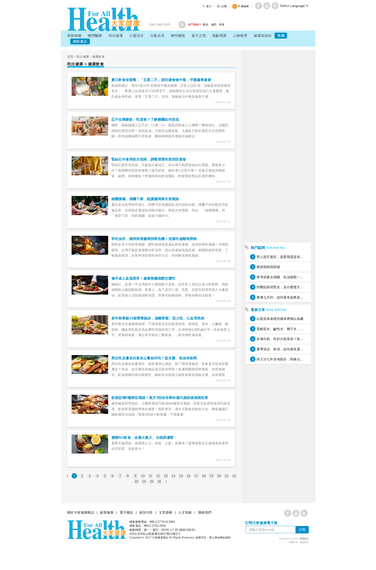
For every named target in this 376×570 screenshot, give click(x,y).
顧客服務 (107, 512)
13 (166, 476)
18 (204, 476)
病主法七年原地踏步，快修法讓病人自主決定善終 (293, 359)
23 (136, 481)
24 (144, 481)
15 (181, 476)
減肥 (214, 24)
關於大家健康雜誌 (80, 512)
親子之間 (199, 35)
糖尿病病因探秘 (268, 267)
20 (219, 476)
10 (143, 476)
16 (188, 476)
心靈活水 (136, 35)
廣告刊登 (146, 512)
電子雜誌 (126, 512)
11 (150, 476)
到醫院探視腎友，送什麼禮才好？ (282, 287)
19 (211, 476)
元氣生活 (157, 35)
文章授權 (165, 512)
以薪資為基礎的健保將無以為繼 (280, 318)
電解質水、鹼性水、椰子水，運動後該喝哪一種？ (293, 329)
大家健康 (103, 19)
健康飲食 (98, 56)
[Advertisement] (278, 175)
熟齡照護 (219, 35)
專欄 (280, 35)
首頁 (70, 56)
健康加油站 (263, 35)
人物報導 (240, 35)
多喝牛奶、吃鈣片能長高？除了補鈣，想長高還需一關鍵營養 (302, 339)
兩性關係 (178, 35)
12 (158, 476)
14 (173, 476)
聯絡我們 (205, 512)
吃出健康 (116, 35)
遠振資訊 (304, 542)
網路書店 (80, 41)
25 (152, 481)
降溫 (222, 24)
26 (159, 481)
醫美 (205, 24)
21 (226, 476)
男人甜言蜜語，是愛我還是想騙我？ (283, 257)
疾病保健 (74, 35)
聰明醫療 (95, 35)
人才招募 (185, 512)
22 (234, 476)
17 (196, 476)
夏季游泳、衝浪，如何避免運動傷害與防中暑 (290, 349)
